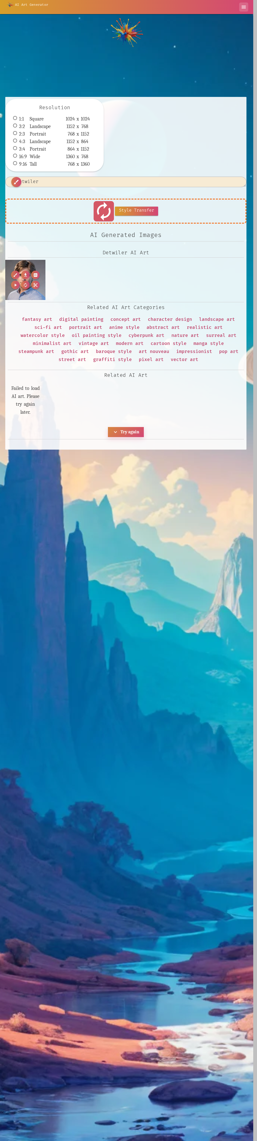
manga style (209, 343)
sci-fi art (48, 327)
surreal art (221, 335)
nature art (185, 335)
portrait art (85, 327)
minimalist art (52, 343)
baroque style (114, 351)
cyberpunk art (146, 335)
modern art (130, 343)
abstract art (163, 327)
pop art (228, 351)
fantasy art (37, 319)
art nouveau (154, 351)
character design (170, 319)
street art (72, 360)
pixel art (151, 360)
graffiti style (112, 360)
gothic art (75, 351)
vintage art (94, 343)
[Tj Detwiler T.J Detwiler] (25, 280)
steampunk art (36, 351)
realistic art (205, 327)
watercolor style (43, 335)
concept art (125, 319)
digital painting (81, 319)
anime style (124, 327)
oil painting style (96, 335)
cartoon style (168, 343)
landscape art (217, 319)
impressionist (194, 351)
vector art (184, 360)
